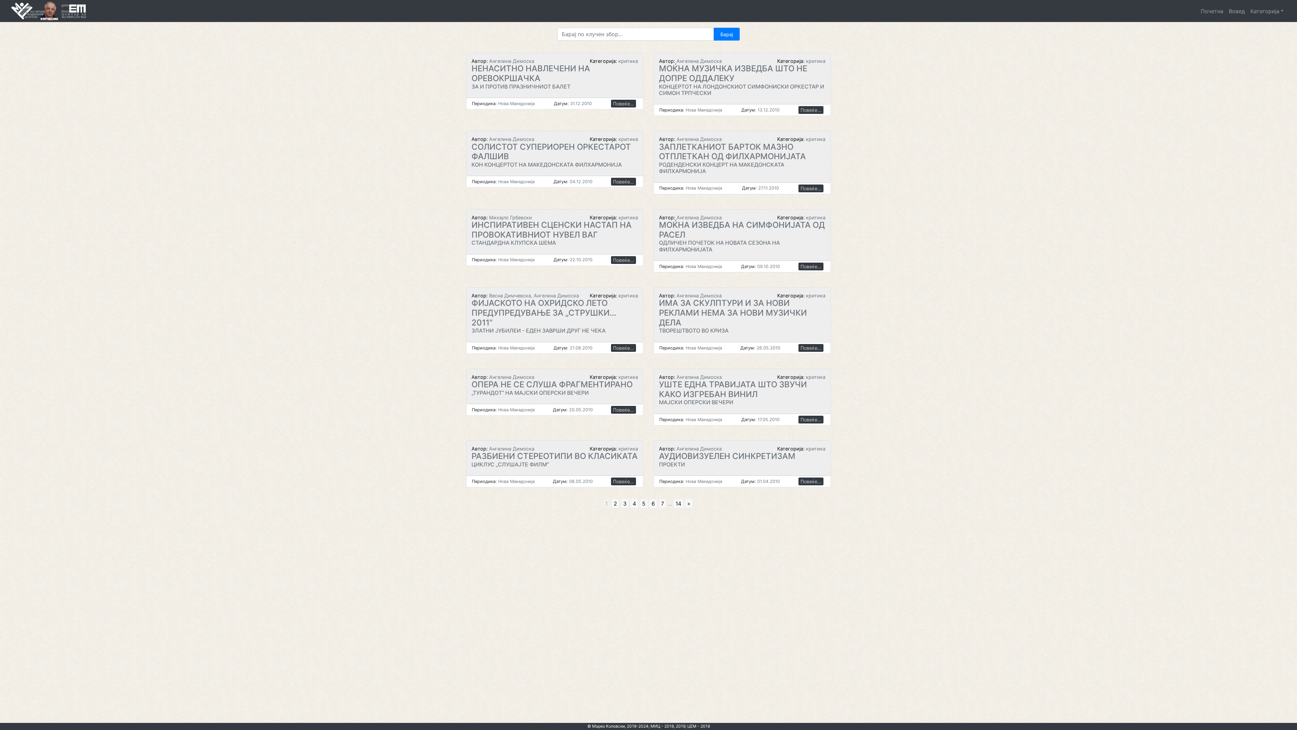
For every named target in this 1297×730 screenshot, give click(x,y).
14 (678, 503)
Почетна (1212, 11)
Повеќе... (623, 103)
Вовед (1237, 11)
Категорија (1264, 11)
